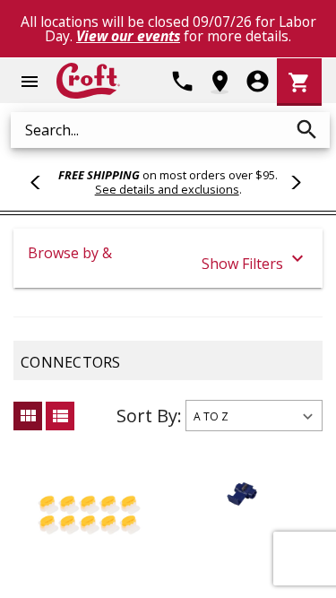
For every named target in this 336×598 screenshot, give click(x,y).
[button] (168, 258)
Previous (43, 182)
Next (293, 182)
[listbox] (254, 415)
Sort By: (149, 415)
